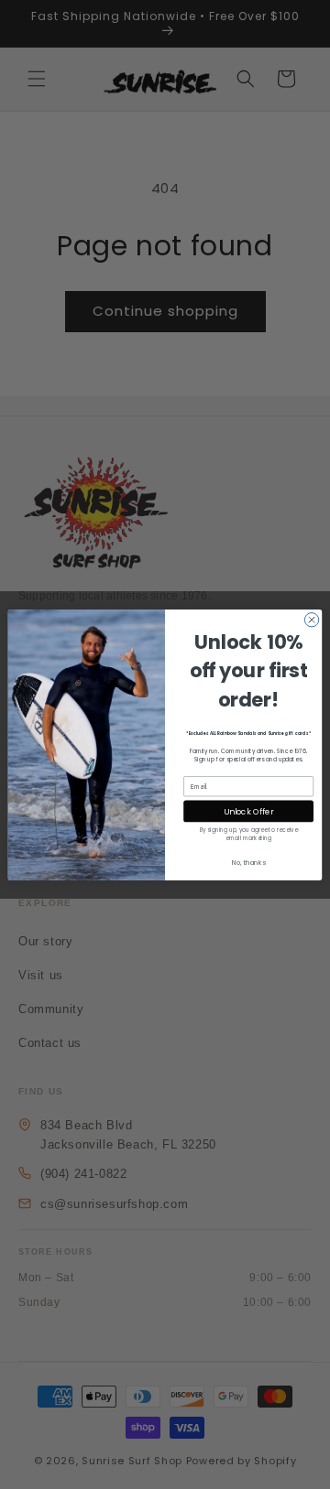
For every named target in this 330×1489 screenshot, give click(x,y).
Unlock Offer (248, 810)
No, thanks (248, 862)
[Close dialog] (311, 619)
